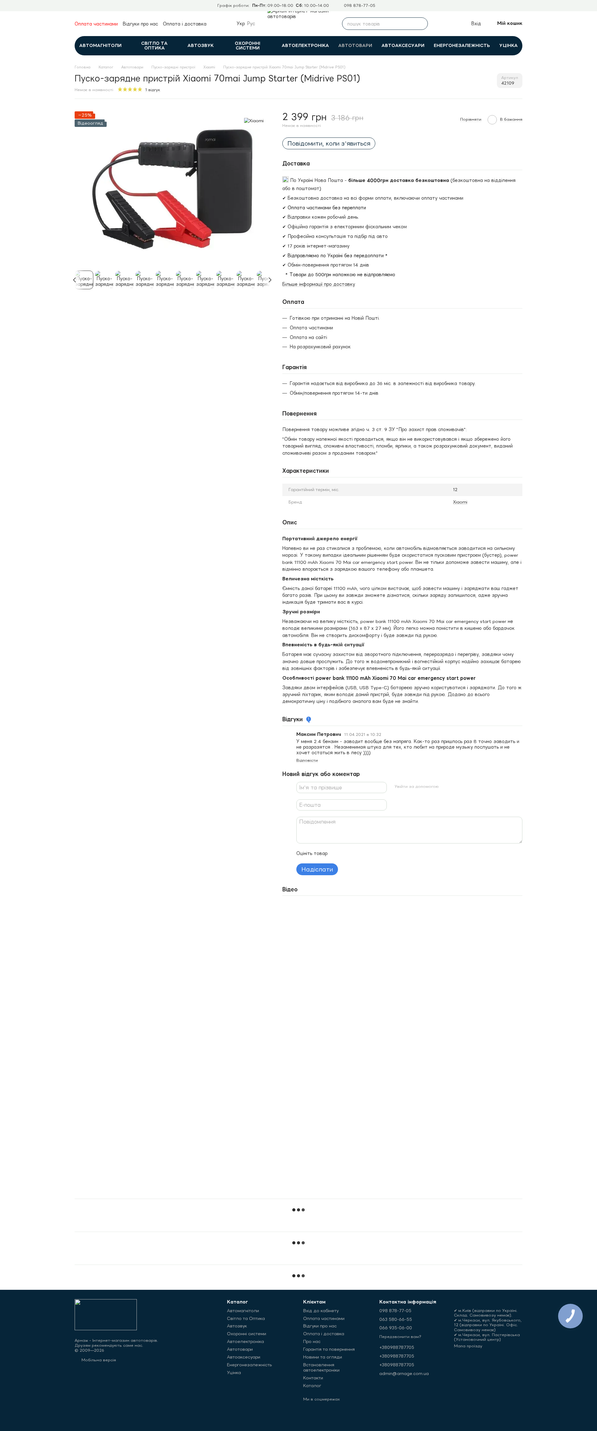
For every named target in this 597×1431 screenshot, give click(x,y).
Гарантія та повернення (329, 1349)
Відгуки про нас (140, 23)
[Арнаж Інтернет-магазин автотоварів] (106, 1314)
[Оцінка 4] (368, 853)
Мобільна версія (98, 1360)
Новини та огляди (322, 1357)
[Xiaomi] (254, 120)
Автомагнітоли (100, 45)
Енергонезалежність (462, 45)
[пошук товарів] (421, 23)
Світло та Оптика (154, 45)
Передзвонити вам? (400, 1337)
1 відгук (152, 90)
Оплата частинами (96, 23)
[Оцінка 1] (338, 853)
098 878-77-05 (359, 5)
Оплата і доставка (184, 23)
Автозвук (200, 45)
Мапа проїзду (468, 1346)
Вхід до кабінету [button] (321, 1310)
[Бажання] (452, 24)
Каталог (312, 1385)
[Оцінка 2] (348, 853)
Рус (251, 23)
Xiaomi (460, 502)
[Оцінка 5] (378, 853)
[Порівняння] (438, 24)
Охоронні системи (247, 45)
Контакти (313, 1378)
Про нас (312, 1341)
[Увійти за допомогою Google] (456, 786)
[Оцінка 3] (358, 853)
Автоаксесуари (403, 45)
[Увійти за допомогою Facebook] (446, 786)
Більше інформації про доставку (318, 284)
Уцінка (508, 45)
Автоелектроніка (305, 45)
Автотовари (355, 45)
